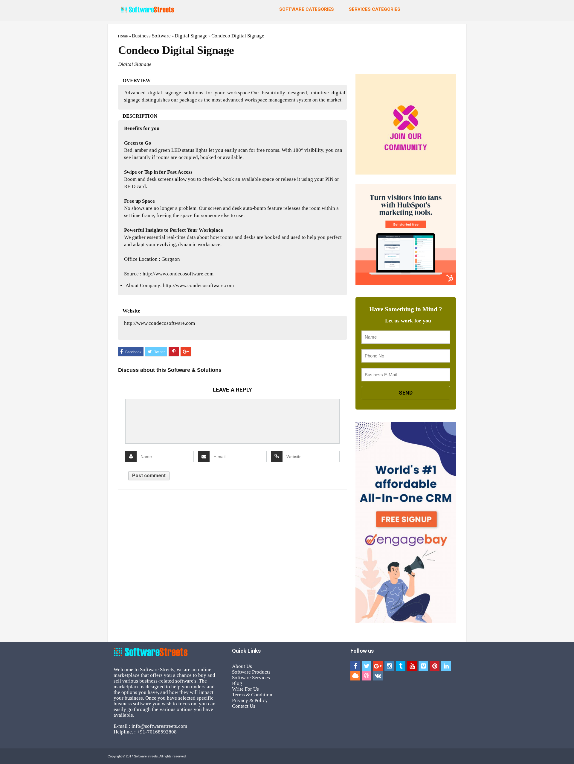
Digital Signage (191, 36)
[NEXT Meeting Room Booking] (568, 367)
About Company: (144, 285)
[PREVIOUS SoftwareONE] (6, 367)
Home (123, 36)
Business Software (151, 36)
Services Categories (374, 9)
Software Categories (306, 9)
